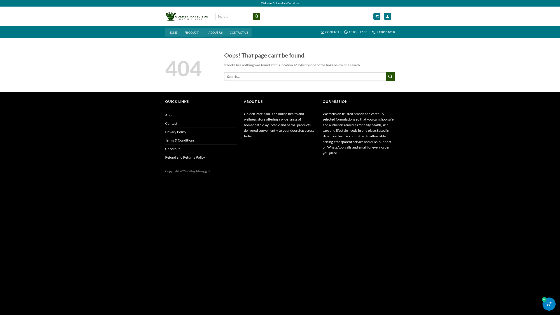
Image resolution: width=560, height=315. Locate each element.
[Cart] (376, 16)
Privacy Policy (175, 132)
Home (173, 32)
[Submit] (256, 16)
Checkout (172, 149)
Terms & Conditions (180, 140)
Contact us (239, 32)
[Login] (387, 16)
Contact (171, 123)
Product (191, 32)
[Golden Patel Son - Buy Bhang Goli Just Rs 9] (187, 16)
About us (215, 32)
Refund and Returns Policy (185, 157)
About (170, 115)
